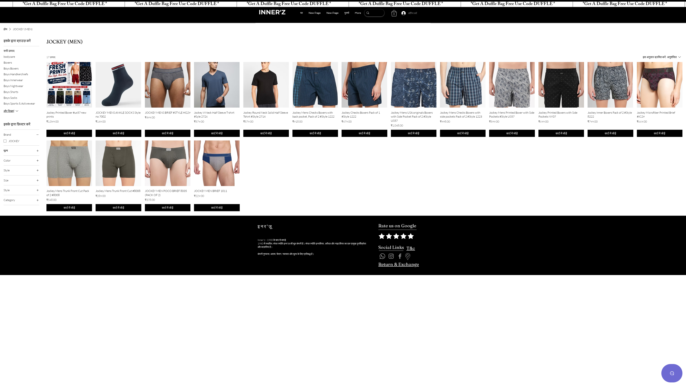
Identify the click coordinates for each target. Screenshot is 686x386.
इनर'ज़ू (265, 226)
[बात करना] (671, 373)
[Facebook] (399, 256)
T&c (410, 248)
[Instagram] (391, 256)
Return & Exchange (398, 264)
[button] (394, 13)
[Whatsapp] (382, 256)
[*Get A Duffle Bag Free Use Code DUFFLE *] (343, 4)
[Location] (407, 256)
